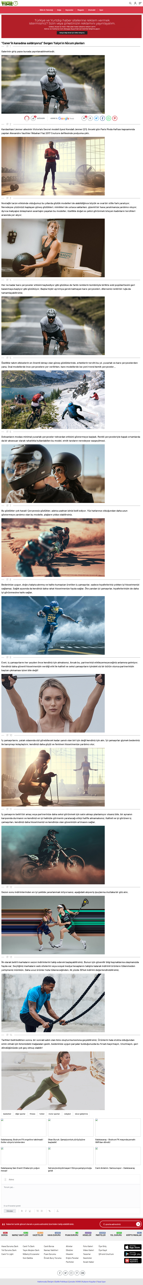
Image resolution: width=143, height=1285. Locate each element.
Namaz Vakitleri (20, 1234)
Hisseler (87, 1234)
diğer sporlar (20, 1114)
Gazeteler (38, 1234)
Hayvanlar (69, 10)
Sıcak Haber (88, 1262)
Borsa (4, 1234)
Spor (101, 10)
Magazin (81, 10)
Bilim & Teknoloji (46, 10)
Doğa (59, 10)
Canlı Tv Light (7, 1254)
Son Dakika (28, 1258)
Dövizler (69, 1250)
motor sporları (54, 1114)
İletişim (51, 1282)
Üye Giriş (102, 1246)
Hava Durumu (54, 1234)
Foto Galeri (88, 1246)
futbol (42, 1114)
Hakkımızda (42, 1282)
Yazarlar (87, 1254)
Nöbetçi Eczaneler (31, 1254)
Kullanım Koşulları (89, 1282)
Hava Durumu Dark (9, 1246)
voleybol (67, 1114)
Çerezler (72, 1282)
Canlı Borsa (49, 1246)
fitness (32, 1114)
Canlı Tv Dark (28, 1246)
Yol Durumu (116, 1234)
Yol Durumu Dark (8, 1250)
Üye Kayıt (103, 1250)
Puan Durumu (71, 1234)
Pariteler (101, 1234)
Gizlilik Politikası (61, 1282)
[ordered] (38, 1211)
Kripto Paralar (134, 1234)
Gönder (10, 1211)
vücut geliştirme (81, 1114)
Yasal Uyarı (101, 1282)
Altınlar (69, 1246)
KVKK (78, 1282)
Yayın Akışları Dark (31, 1250)
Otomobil (91, 10)
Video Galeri (88, 1250)
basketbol (7, 1114)
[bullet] (42, 1211)
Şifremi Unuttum (106, 1254)
